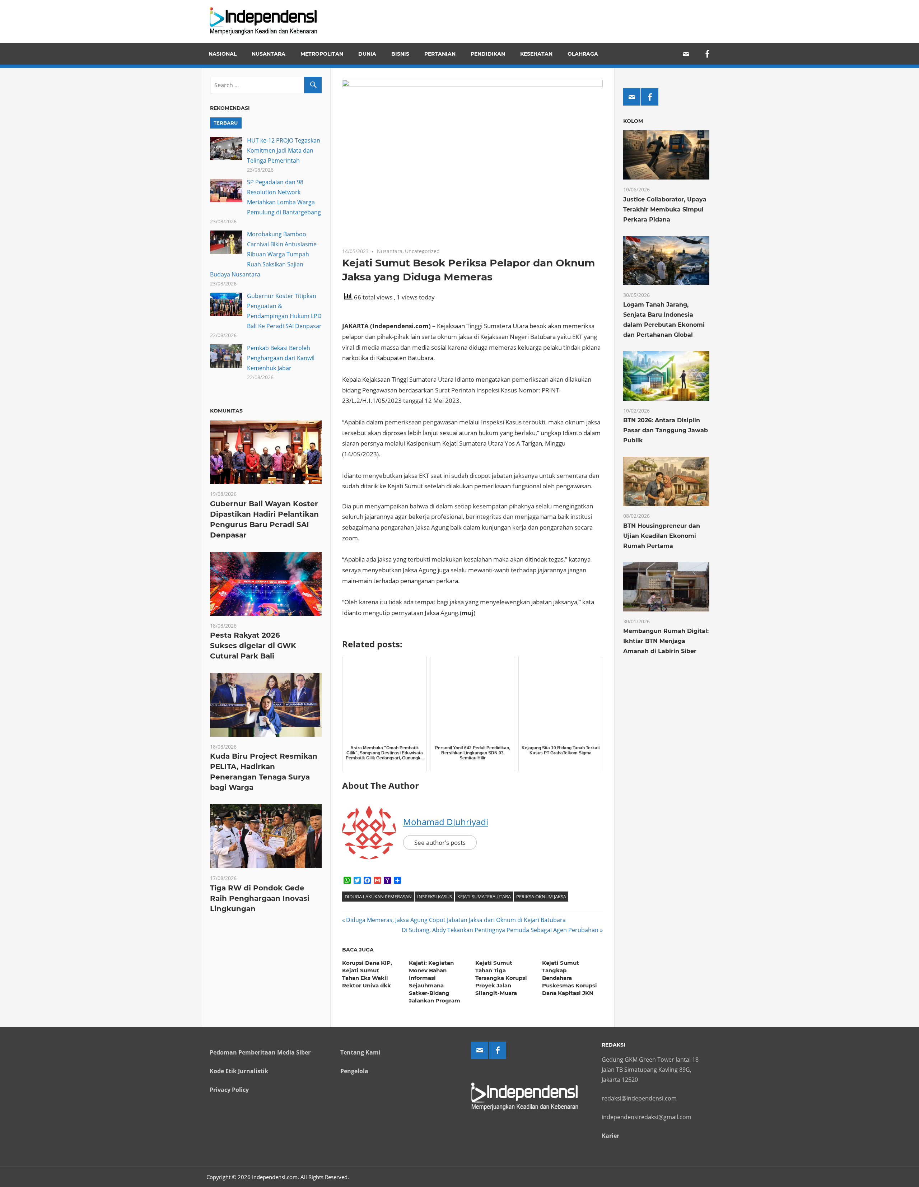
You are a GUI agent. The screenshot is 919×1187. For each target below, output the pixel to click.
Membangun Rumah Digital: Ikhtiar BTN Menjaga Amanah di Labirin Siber (666, 641)
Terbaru (226, 123)
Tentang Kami (360, 1052)
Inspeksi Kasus (434, 896)
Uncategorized (422, 251)
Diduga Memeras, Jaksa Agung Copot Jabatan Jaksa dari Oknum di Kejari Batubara (456, 920)
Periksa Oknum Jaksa (541, 896)
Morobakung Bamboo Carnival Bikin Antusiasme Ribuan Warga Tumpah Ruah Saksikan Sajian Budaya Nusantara (263, 254)
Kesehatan (536, 54)
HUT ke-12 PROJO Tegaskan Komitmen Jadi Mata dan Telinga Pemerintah (283, 150)
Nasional (223, 54)
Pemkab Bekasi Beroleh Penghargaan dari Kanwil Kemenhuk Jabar (280, 358)
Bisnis (400, 54)
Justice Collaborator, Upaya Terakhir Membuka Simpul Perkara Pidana (664, 209)
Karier (610, 1136)
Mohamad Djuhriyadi (445, 822)
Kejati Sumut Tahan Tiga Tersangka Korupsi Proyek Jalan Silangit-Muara (501, 977)
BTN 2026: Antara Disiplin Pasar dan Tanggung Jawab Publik (665, 430)
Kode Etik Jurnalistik (239, 1071)
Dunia (367, 54)
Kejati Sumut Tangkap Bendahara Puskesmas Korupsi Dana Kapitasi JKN (569, 977)
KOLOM (633, 121)
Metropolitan (321, 54)
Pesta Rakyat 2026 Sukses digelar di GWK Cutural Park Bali (253, 645)
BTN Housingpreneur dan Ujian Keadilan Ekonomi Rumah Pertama (661, 535)
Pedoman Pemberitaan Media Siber (260, 1052)
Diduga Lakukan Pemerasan (378, 896)
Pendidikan (488, 54)
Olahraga (583, 54)
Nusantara (268, 54)
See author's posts (440, 842)
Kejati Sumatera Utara (484, 896)
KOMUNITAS (226, 411)
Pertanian (440, 54)
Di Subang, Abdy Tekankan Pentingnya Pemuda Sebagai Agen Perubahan (500, 930)
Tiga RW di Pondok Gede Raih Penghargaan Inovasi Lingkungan (259, 898)
